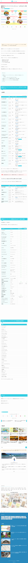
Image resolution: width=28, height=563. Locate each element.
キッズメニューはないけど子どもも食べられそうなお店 (10, 77)
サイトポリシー (14, 560)
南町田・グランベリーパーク (6, 8)
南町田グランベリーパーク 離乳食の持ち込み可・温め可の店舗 (11, 78)
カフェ (9, 516)
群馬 (4, 490)
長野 (9, 490)
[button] (3, 26)
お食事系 (5, 76)
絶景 (2, 490)
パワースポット (13, 516)
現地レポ (17, 100)
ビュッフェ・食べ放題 (18, 516)
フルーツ (22, 516)
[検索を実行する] (26, 447)
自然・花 (7, 490)
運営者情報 (18, 560)
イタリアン (6, 516)
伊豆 (25, 516)
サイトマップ (10, 560)
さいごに (4, 81)
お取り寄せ (3, 516)
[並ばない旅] (14, 1)
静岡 (11, 490)
